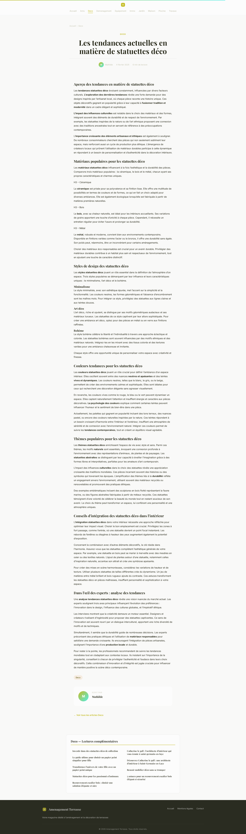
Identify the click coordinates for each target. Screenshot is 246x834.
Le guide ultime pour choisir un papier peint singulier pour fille (94, 759)
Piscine (162, 11)
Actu (82, 11)
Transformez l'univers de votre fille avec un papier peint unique (94, 768)
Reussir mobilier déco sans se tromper (146, 769)
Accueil (73, 11)
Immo (132, 11)
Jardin (142, 11)
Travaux (173, 11)
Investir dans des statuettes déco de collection (95, 751)
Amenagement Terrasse (65, 809)
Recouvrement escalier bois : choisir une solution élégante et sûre (92, 784)
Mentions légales (185, 808)
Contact (200, 808)
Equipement (120, 11)
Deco (90, 11)
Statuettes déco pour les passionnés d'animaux (95, 776)
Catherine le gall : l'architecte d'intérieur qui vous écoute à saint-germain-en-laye (149, 752)
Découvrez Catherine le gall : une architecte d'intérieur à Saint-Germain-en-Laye (149, 762)
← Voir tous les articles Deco (88, 715)
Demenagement (103, 11)
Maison (151, 11)
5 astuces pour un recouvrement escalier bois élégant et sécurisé (149, 778)
